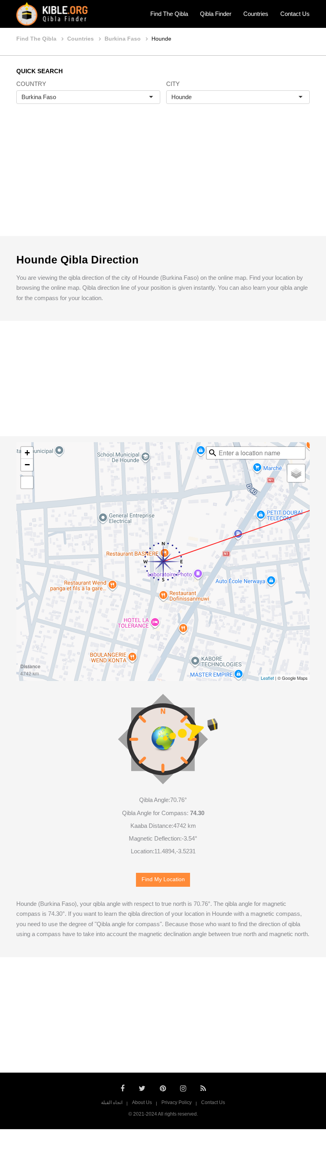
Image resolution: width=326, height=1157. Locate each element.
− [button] (27, 465)
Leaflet (267, 678)
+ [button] (27, 453)
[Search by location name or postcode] (213, 453)
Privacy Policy (176, 1102)
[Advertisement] (163, 178)
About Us (142, 1102)
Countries (255, 13)
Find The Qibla (169, 13)
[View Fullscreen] (27, 482)
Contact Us (295, 13)
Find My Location (163, 879)
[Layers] (296, 473)
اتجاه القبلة (111, 1102)
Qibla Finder (215, 13)
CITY (173, 83)
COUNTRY (31, 83)
